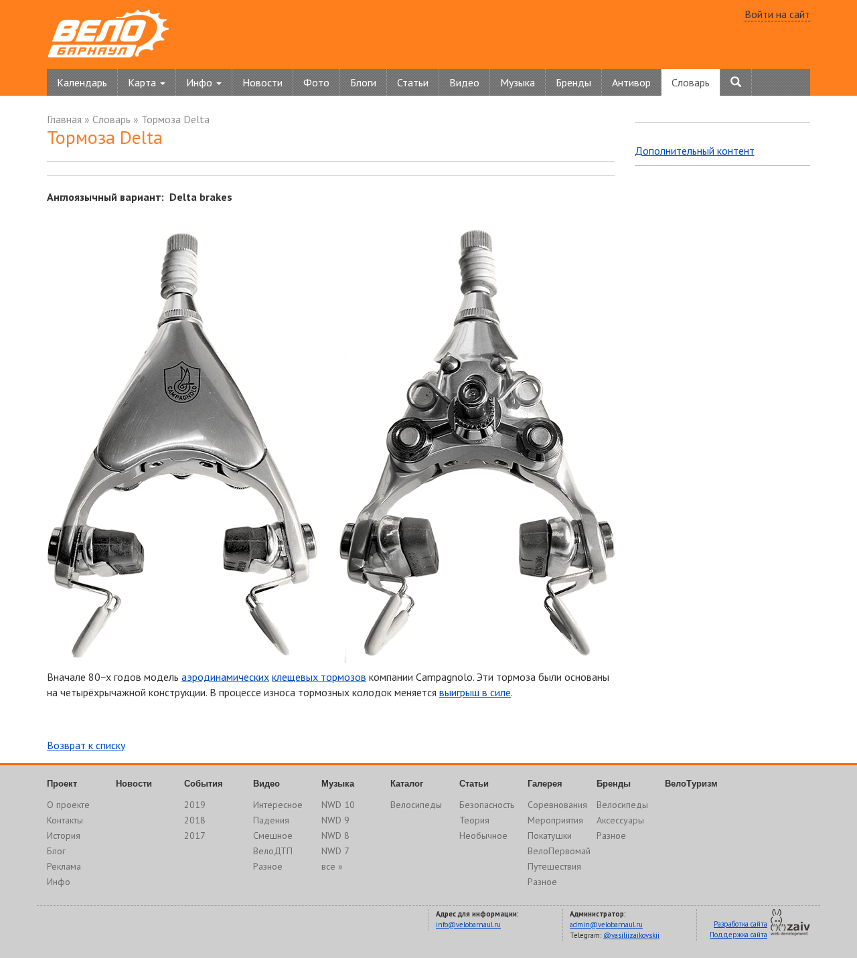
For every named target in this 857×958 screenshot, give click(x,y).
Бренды (573, 82)
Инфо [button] (200, 82)
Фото (316, 82)
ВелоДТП (273, 851)
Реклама (64, 866)
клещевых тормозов (319, 677)
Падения (271, 820)
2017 (195, 835)
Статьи (412, 82)
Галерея (545, 784)
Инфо (58, 882)
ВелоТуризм (691, 784)
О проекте (68, 805)
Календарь (82, 82)
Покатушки (550, 835)
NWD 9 (335, 820)
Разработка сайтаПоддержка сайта (738, 929)
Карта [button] (143, 82)
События (203, 784)
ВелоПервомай (559, 851)
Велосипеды (416, 805)
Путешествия (554, 866)
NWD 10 (338, 805)
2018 (195, 820)
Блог (56, 851)
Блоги (363, 82)
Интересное (278, 805)
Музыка (517, 82)
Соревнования (557, 805)
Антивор (631, 82)
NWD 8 (335, 835)
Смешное (273, 835)
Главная (64, 119)
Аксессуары (620, 820)
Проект (62, 784)
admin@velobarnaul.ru (606, 924)
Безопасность (486, 805)
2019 (195, 805)
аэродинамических (225, 677)
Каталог (406, 784)
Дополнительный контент (695, 150)
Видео (464, 82)
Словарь (691, 82)
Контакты (65, 820)
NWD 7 (335, 851)
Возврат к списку (86, 745)
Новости (262, 82)
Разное (268, 866)
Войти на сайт (777, 14)
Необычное (483, 835)
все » (332, 866)
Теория (474, 820)
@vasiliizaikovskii (631, 935)
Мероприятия (555, 820)
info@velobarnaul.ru (468, 924)
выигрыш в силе (475, 692)
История (63, 835)
